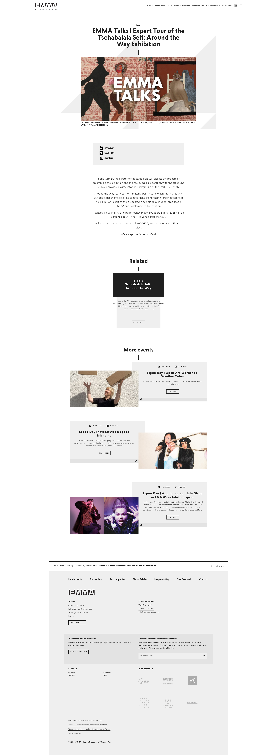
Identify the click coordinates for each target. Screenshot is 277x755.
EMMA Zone (227, 6)
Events (169, 6)
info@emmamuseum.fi (148, 612)
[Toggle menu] (240, 5)
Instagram (107, 672)
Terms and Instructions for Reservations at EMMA (87, 725)
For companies (117, 580)
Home (69, 566)
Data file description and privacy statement (85, 720)
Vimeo (105, 675)
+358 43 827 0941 (146, 609)
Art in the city (198, 6)
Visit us (150, 6)
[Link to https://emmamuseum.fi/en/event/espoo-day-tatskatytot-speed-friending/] (172, 451)
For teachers (96, 580)
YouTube (71, 675)
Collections (185, 6)
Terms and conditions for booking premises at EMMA (89, 729)
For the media (75, 580)
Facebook (71, 672)
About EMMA (140, 580)
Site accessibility (74, 733)
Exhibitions (160, 6)
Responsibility (161, 580)
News (176, 6)
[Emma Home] (46, 5)
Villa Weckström (213, 6)
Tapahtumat (78, 566)
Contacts (204, 580)
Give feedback (184, 580)
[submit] (203, 656)
